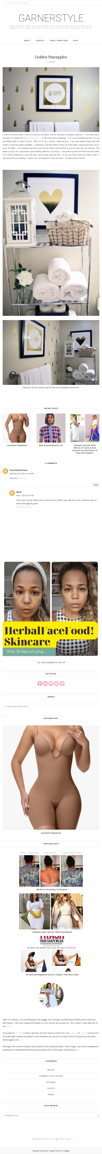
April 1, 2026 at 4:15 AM (25, 495)
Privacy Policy (64, 1139)
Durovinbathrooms (18, 470)
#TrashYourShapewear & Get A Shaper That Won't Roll (52, 974)
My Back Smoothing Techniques (52, 889)
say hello (19, 1033)
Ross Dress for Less (34, 137)
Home (34, 1139)
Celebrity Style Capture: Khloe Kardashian (52, 932)
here (21, 1039)
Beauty (51, 1070)
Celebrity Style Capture (51, 1076)
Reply (96, 485)
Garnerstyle (51, 18)
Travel (51, 1094)
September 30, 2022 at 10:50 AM (22, 473)
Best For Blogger (64, 1151)
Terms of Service (47, 1139)
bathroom (22, 478)
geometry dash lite (24, 507)
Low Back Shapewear (51, 833)
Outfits (51, 1088)
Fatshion (51, 1082)
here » (79, 1050)
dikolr (19, 492)
